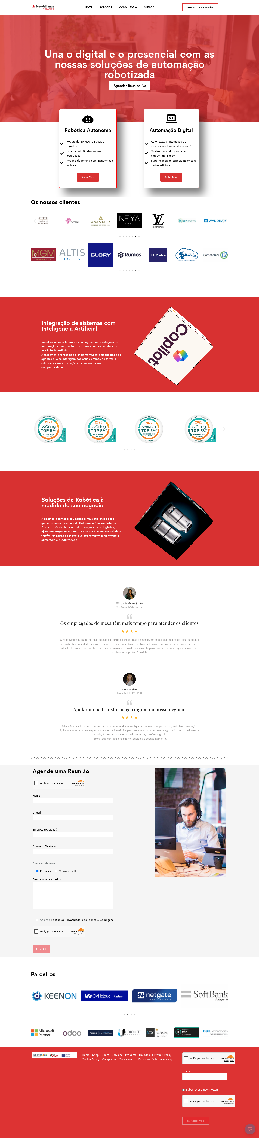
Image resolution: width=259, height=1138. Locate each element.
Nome (36, 795)
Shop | (96, 1055)
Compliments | (128, 1059)
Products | (131, 1055)
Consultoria (128, 7)
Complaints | (110, 1059)
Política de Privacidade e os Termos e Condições (82, 920)
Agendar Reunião (200, 7)
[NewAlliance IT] (43, 7)
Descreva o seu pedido (47, 879)
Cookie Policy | (91, 1059)
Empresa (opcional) (45, 829)
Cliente (149, 7)
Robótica (106, 7)
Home (88, 7)
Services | (118, 1055)
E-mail (37, 812)
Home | (86, 1055)
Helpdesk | (146, 1055)
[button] (35, 221)
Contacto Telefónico (45, 846)
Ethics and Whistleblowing (155, 1059)
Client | (106, 1055)
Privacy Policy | (163, 1055)
